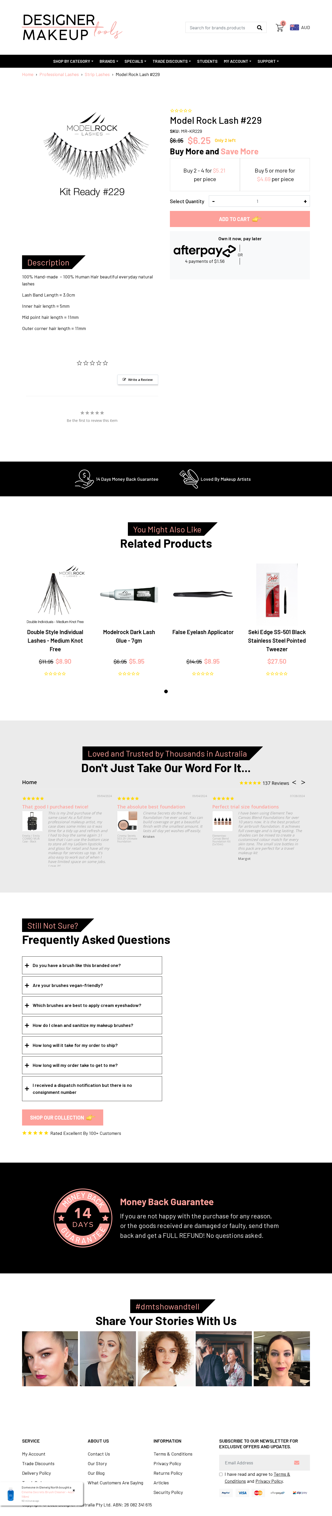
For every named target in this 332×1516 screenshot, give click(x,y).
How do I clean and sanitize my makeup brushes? (83, 1025)
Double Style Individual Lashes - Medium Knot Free (55, 640)
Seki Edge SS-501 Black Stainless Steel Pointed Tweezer (277, 640)
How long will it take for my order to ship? (75, 1045)
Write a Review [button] (140, 379)
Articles (161, 1482)
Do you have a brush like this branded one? (77, 965)
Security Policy (168, 1492)
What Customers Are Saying (115, 1482)
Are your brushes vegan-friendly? (68, 985)
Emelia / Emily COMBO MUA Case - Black (31, 838)
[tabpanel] (55, 620)
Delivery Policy (36, 1473)
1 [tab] (166, 691)
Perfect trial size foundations (245, 807)
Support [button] (267, 61)
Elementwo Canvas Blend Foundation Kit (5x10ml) (221, 840)
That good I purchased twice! (55, 807)
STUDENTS (207, 61)
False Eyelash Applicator (203, 631)
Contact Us (99, 1454)
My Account (33, 1454)
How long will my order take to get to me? (75, 1065)
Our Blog (96, 1473)
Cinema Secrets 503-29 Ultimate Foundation (127, 838)
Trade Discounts (38, 1463)
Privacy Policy (167, 1463)
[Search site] (259, 27)
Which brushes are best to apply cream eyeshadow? (87, 1005)
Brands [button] (107, 61)
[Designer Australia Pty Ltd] (72, 27)
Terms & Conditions (173, 1454)
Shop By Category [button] (71, 61)
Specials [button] (134, 61)
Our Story (97, 1463)
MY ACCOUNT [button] (236, 61)
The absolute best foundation (151, 807)
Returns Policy (168, 1473)
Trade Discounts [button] (170, 61)
